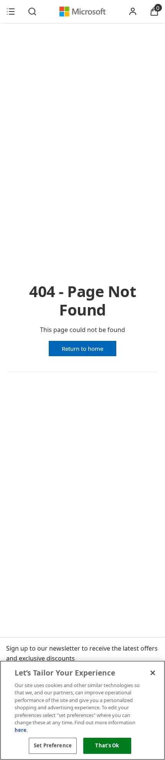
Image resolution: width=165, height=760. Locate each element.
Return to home (82, 348)
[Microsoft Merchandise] (82, 11)
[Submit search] (32, 11)
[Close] (152, 672)
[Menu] (10, 11)
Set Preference (53, 745)
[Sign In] (132, 11)
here (20, 730)
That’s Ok (107, 745)
